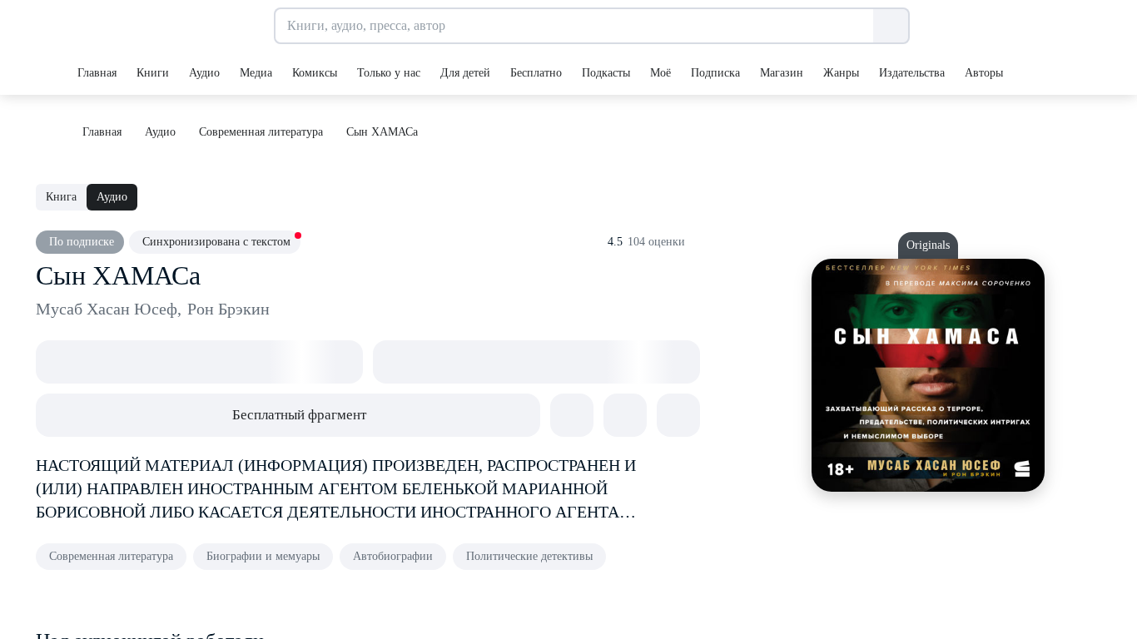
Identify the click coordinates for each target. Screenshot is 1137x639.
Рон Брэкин (228, 309)
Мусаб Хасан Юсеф (108, 309)
